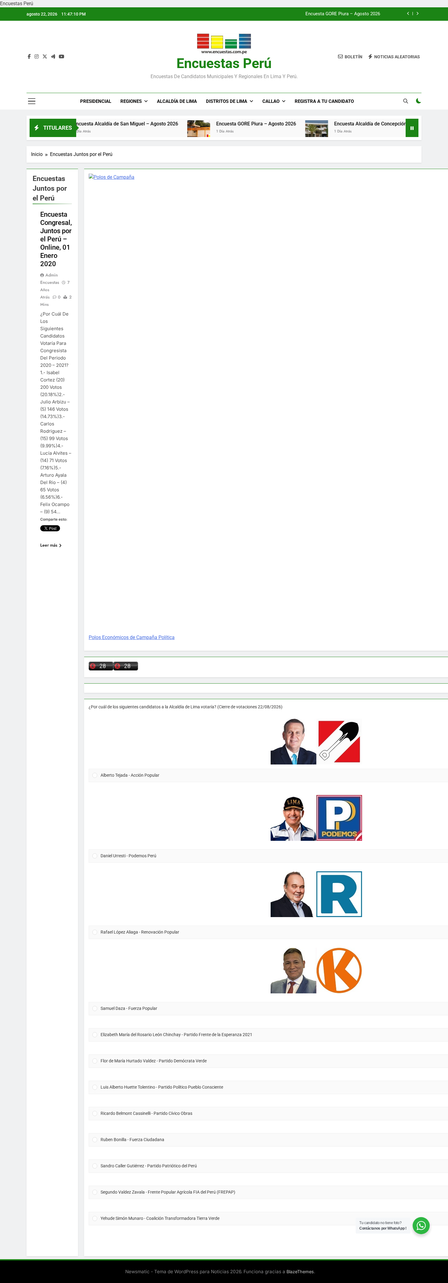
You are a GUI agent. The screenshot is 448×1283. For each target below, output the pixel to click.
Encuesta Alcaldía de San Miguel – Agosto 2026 (98, 124)
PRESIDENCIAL (95, 101)
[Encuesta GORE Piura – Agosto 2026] (171, 131)
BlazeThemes (300, 1271)
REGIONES (131, 101)
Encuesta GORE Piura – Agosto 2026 (342, 14)
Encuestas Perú (224, 63)
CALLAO (270, 101)
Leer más (48, 545)
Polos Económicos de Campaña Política (132, 637)
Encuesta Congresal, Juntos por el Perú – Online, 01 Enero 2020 (56, 239)
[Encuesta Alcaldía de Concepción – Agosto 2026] (289, 131)
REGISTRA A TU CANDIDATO (324, 101)
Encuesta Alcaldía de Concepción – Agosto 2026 (359, 124)
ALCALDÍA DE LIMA (177, 101)
